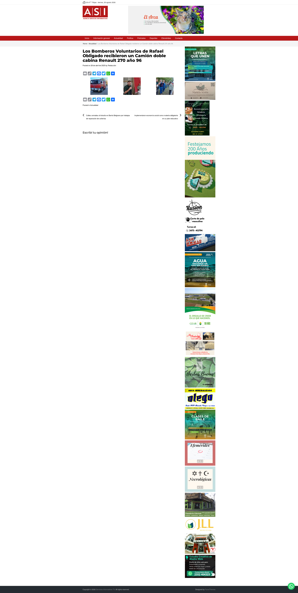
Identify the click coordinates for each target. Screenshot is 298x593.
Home (85, 43)
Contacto (179, 38)
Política (130, 38)
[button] (291, 586)
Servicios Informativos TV (105, 589)
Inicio (87, 38)
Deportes (153, 38)
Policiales (141, 38)
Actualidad (118, 38)
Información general (101, 38)
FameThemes (210, 589)
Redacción (112, 65)
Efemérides (166, 38)
